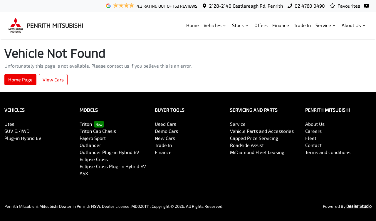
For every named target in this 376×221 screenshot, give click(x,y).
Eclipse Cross (94, 159)
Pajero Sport (93, 138)
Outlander (90, 145)
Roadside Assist (247, 145)
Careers (313, 131)
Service (323, 25)
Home (192, 25)
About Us (351, 25)
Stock (238, 25)
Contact (313, 145)
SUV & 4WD (17, 131)
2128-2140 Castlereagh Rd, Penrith (246, 6)
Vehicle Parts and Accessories (262, 131)
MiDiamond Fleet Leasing (257, 152)
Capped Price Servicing (254, 138)
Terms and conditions (327, 152)
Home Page (20, 79)
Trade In (302, 25)
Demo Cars (166, 131)
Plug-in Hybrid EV (22, 138)
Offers (261, 25)
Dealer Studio (359, 206)
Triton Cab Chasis (98, 131)
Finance (280, 25)
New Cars (165, 138)
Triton (86, 124)
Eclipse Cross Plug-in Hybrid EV (113, 166)
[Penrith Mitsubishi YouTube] (368, 6)
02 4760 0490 (310, 6)
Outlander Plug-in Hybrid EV (109, 152)
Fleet (310, 138)
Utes (9, 124)
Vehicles (212, 25)
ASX (84, 173)
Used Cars (165, 124)
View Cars (53, 79)
